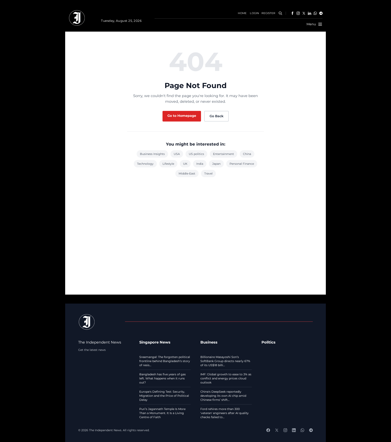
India (199, 164)
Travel (208, 173)
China (247, 154)
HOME (242, 13)
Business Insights (152, 154)
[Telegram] (321, 13)
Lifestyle (168, 164)
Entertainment (223, 154)
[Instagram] (298, 13)
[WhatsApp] (315, 13)
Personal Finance (242, 164)
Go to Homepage (181, 115)
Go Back (216, 116)
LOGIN (254, 13)
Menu (311, 24)
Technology (145, 164)
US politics (196, 154)
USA (177, 154)
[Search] (280, 13)
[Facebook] (292, 13)
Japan (216, 164)
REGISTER (268, 13)
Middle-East (187, 173)
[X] (303, 13)
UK (185, 164)
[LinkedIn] (309, 13)
